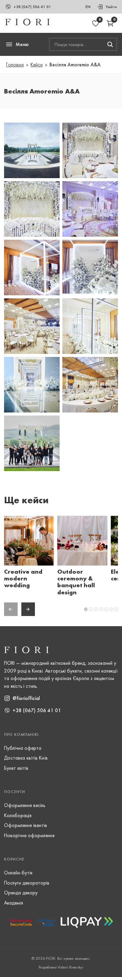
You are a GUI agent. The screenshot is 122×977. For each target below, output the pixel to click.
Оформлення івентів (25, 825)
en (87, 6)
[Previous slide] (11, 609)
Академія (13, 902)
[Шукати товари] (110, 44)
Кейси (36, 64)
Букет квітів (16, 768)
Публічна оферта (22, 748)
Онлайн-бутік (18, 872)
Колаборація (18, 815)
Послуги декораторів (26, 882)
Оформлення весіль (24, 805)
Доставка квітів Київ (26, 758)
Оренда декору (21, 892)
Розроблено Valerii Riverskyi (61, 967)
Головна (15, 64)
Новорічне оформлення (29, 835)
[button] (32, 126)
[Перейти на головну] (27, 23)
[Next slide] (28, 609)
